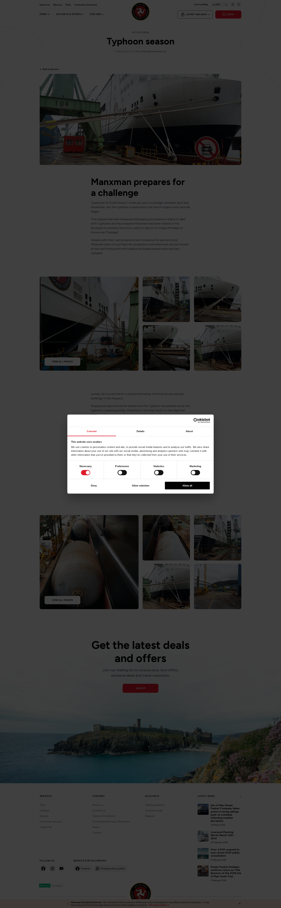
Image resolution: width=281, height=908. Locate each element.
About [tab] (189, 431)
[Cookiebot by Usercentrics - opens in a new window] (196, 420)
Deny (94, 485)
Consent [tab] (92, 431)
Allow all (187, 485)
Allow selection (140, 485)
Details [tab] (141, 431)
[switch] (122, 472)
